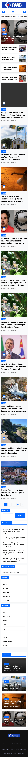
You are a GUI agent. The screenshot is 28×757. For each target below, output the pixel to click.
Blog (4, 612)
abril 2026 (5, 588)
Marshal (15, 40)
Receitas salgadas (8, 641)
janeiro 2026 (6, 601)
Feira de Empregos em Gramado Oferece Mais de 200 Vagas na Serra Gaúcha (13, 492)
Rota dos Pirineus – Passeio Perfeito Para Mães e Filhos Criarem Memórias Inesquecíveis (13, 408)
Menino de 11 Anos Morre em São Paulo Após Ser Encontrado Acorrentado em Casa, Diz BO (14, 240)
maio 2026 (5, 584)
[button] (21, 12)
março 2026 (6, 592)
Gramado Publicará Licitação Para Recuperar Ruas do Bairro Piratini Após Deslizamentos (14, 450)
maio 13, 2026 (7, 40)
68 (18, 504)
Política (5, 637)
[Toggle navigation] (12, 12)
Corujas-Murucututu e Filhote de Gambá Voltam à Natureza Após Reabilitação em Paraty (13, 324)
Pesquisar (5, 510)
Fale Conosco (13, 753)
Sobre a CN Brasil (5, 749)
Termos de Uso (7, 753)
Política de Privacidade (21, 749)
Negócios (5, 629)
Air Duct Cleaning (21, 753)
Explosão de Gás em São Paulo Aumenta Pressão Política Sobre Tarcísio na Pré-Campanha (13, 366)
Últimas (5, 645)
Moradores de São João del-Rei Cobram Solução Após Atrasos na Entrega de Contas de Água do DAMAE (13, 559)
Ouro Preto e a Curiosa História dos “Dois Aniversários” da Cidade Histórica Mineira (13, 156)
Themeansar (14, 745)
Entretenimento (7, 616)
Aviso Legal (13, 749)
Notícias (5, 33)
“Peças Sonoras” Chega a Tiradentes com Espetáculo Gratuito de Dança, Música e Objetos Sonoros (14, 544)
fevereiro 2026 (6, 596)
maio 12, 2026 (6, 456)
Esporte (5, 620)
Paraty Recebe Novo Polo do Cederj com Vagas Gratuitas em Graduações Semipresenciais (13, 114)
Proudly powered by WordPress (10, 743)
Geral (4, 624)
